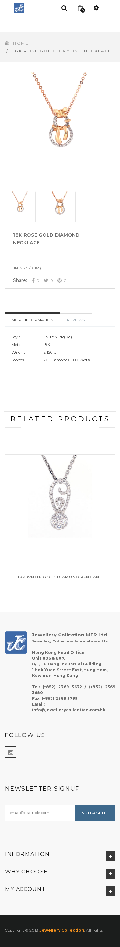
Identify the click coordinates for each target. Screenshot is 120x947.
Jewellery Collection (61, 930)
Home (21, 43)
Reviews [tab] (76, 320)
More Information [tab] (32, 320)
